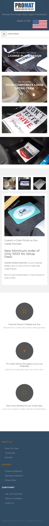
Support (6, 464)
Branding (8, 457)
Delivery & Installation (13, 498)
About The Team (11, 448)
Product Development (13, 471)
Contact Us (9, 503)
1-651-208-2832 (15, 494)
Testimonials (10, 453)
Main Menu (13, 34)
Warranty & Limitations (14, 476)
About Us (7, 442)
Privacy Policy (10, 480)
